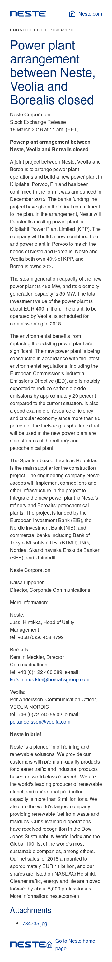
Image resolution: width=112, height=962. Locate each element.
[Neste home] (28, 14)
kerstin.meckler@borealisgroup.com (49, 679)
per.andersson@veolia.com (40, 721)
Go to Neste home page (75, 944)
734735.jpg (34, 923)
